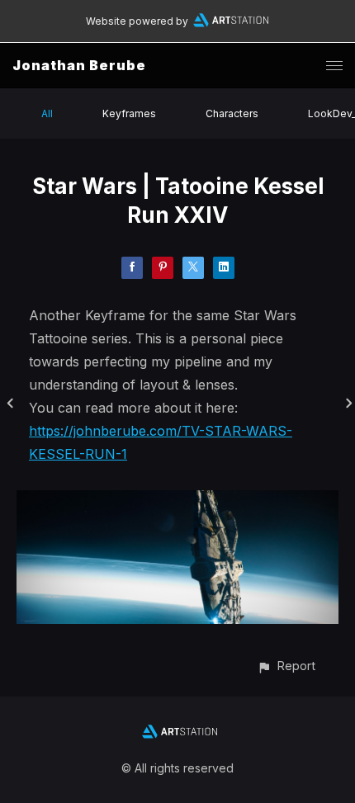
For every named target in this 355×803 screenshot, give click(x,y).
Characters (232, 113)
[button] (286, 666)
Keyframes (129, 113)
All (47, 113)
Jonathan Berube (79, 65)
